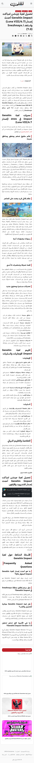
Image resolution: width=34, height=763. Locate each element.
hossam (25, 33)
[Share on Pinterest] (21, 35)
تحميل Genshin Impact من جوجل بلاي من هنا (18, 490)
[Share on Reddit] (18, 35)
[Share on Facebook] (29, 35)
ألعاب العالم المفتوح (26, 132)
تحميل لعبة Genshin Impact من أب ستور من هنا (18, 494)
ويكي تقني (14, 760)
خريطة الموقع (29, 755)
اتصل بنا (18, 751)
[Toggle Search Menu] (3, 3)
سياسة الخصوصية (25, 751)
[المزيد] (13, 35)
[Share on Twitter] (26, 35)
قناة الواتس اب (11, 755)
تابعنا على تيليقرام (20, 755)
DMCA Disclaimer (9, 751)
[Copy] (31, 35)
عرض (22, 81)
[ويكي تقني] (17, 3)
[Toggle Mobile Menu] (31, 3)
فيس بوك (4, 755)
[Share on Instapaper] (15, 35)
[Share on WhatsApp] (23, 35)
